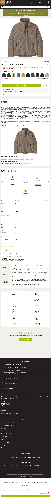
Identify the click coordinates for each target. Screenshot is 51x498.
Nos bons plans (7, 482)
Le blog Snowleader (5, 445)
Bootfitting (3, 439)
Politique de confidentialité (37, 474)
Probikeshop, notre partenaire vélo (9, 413)
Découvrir (26, 15)
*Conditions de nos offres (12, 474)
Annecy (3, 401)
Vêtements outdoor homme (16, 163)
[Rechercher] (49, 6)
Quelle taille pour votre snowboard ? (21, 489)
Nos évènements (5, 442)
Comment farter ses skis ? (33, 489)
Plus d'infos (3, 410)
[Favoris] (43, 85)
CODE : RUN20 (22, 13)
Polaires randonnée (7, 16)
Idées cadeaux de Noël (43, 482)
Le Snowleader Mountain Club (8, 425)
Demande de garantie (6, 433)
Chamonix (8, 401)
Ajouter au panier (21, 85)
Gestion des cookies (22, 476)
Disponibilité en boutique (43, 78)
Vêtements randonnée (27, 163)
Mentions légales (30, 476)
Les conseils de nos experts (7, 422)
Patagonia (5, 61)
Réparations (4, 436)
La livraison (3, 428)
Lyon (13, 401)
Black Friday (18, 482)
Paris (17, 401)
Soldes (13, 482)
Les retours (4, 431)
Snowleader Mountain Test (32, 482)
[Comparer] (47, 85)
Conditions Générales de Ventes (24, 474)
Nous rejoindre (4, 447)
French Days (23, 482)
